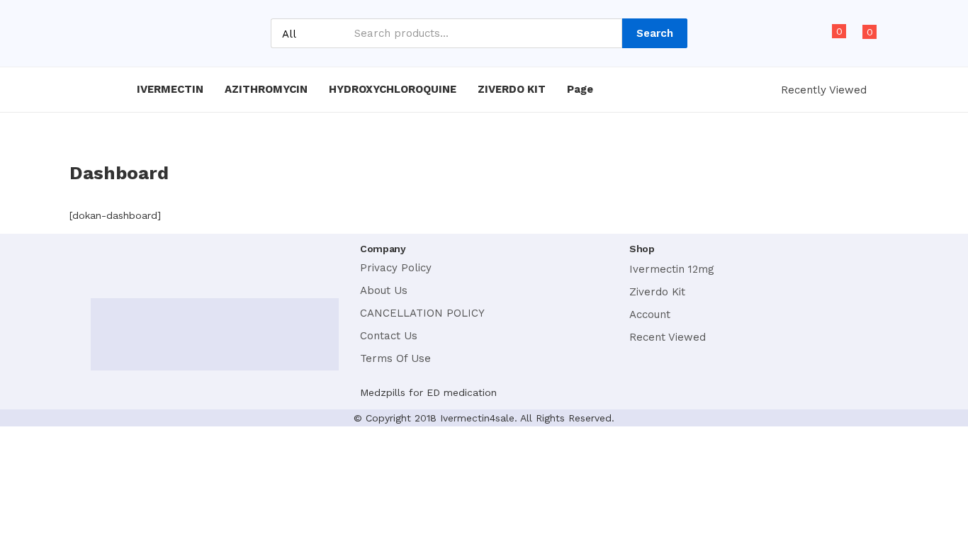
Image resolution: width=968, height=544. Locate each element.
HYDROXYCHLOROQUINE (392, 89)
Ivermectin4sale (477, 418)
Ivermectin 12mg (671, 269)
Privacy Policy (396, 267)
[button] (862, 39)
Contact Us (388, 335)
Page (581, 89)
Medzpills (382, 392)
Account (649, 314)
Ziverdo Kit (657, 291)
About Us (383, 290)
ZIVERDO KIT (512, 89)
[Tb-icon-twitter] (139, 262)
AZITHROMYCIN (266, 89)
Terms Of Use (395, 358)
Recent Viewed (667, 337)
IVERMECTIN (170, 89)
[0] (826, 39)
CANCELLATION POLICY (422, 313)
